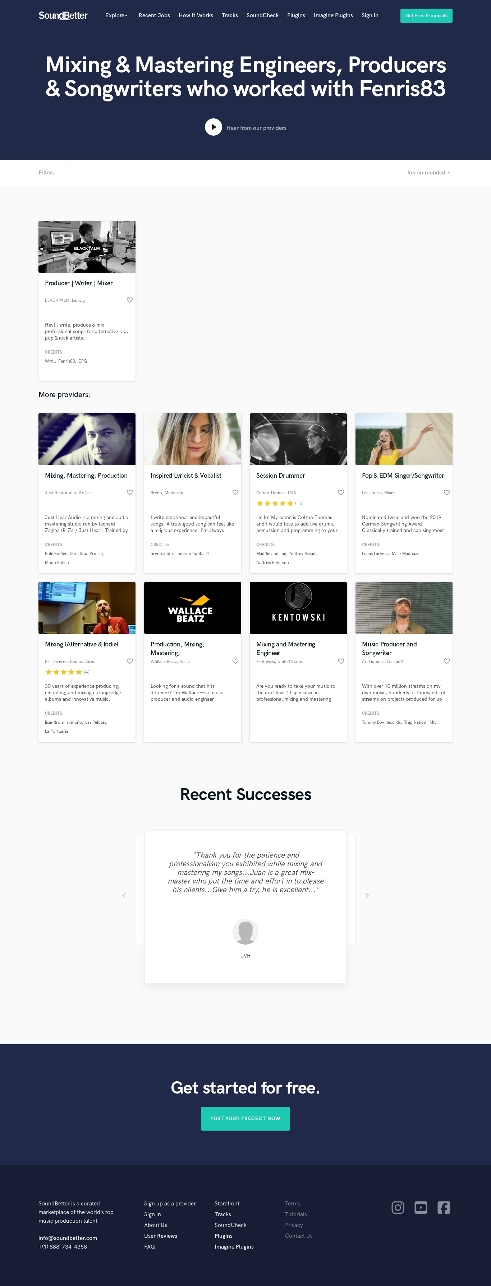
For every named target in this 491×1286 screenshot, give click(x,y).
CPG (82, 361)
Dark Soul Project (86, 553)
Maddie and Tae (271, 553)
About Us (155, 1225)
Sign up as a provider (170, 1203)
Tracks (230, 15)
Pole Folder (55, 553)
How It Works (196, 15)
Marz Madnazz (405, 553)
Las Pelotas (95, 722)
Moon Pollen (57, 562)
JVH (242, 955)
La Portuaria (56, 731)
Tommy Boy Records (381, 722)
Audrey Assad (302, 553)
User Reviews (160, 1236)
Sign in (370, 15)
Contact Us (299, 1236)
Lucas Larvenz (375, 553)
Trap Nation (415, 722)
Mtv (433, 722)
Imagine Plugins (333, 15)
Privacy (294, 1225)
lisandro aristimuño (63, 722)
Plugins (296, 15)
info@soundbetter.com (67, 1238)
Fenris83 (66, 361)
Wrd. (50, 361)
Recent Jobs (154, 15)
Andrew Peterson (272, 562)
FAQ (149, 1247)
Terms (292, 1203)
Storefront (227, 1203)
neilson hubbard (193, 553)
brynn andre (162, 553)
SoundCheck (263, 15)
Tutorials (296, 1214)
